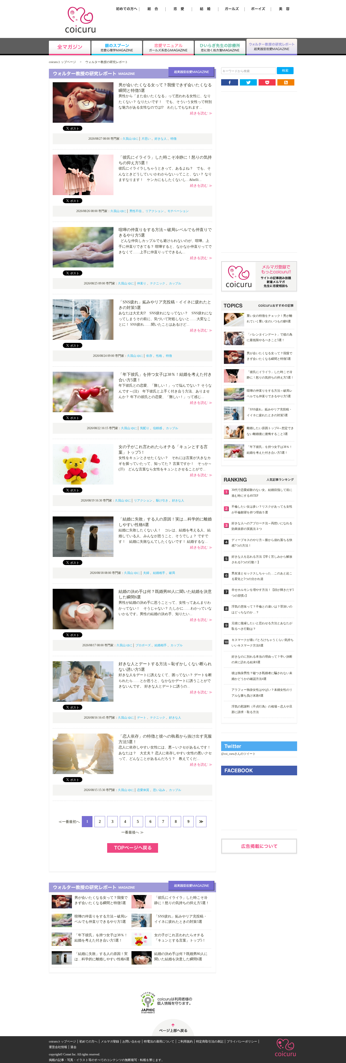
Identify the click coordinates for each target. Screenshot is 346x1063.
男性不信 (135, 211)
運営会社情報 (58, 1047)
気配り (144, 428)
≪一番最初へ (69, 822)
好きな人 (161, 138)
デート (141, 717)
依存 (149, 356)
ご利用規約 (185, 1041)
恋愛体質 (143, 790)
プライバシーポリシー (242, 1041)
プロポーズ (143, 645)
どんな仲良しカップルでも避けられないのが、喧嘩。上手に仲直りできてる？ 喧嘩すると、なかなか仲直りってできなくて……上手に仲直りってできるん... (165, 246)
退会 (73, 1047)
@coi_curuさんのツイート (238, 754)
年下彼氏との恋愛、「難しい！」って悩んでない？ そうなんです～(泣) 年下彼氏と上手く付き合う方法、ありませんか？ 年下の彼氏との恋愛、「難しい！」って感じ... (165, 391)
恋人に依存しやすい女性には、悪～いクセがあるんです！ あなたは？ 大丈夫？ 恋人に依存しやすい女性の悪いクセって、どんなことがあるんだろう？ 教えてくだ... (166, 753)
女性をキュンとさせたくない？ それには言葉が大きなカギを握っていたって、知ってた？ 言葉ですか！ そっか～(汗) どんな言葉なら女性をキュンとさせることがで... (165, 463)
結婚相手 (159, 573)
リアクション (154, 211)
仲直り (141, 283)
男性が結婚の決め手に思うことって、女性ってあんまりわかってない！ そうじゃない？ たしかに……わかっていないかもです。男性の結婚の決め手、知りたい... (165, 608)
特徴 (173, 138)
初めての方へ (88, 1041)
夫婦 (146, 573)
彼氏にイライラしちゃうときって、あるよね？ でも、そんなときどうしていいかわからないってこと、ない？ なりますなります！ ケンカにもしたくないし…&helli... (165, 174)
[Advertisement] (259, 176)
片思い (146, 138)
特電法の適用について (159, 1041)
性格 (159, 356)
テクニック (157, 283)
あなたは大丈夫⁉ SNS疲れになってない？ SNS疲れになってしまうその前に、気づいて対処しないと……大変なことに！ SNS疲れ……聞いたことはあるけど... (165, 318)
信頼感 (157, 428)
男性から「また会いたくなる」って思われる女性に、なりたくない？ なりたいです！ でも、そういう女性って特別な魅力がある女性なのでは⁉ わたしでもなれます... (165, 101)
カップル (175, 283)
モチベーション (178, 211)
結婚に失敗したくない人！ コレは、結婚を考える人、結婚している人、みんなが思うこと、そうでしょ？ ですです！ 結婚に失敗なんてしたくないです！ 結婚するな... (165, 536)
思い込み (159, 790)
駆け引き (162, 500)
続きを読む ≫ (201, 113)
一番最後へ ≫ (132, 832)
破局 (172, 573)
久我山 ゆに (131, 138)
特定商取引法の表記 (209, 1041)
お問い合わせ (131, 1041)
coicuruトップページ (62, 62)
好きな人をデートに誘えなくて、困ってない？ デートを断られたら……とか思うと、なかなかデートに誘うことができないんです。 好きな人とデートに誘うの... (165, 680)
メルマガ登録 (110, 1041)
